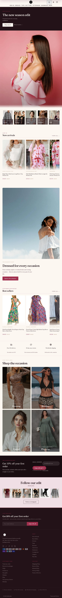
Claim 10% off (38, 468)
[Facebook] (9, 546)
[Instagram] (3, 546)
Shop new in (8, 25)
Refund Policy (35, 568)
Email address (37, 462)
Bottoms (34, 545)
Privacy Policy (35, 570)
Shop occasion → (18, 24)
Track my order (6, 564)
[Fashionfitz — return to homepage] (31, 2)
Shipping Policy (36, 564)
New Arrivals (35, 536)
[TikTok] (6, 546)
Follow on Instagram (31, 502)
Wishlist (5, 575)
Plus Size (34, 556)
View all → (55, 135)
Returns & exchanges (8, 566)
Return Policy (35, 566)
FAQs (4, 568)
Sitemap (5, 581)
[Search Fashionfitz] (49, 2)
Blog (4, 577)
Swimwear (35, 550)
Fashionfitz (9, 596)
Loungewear (35, 552)
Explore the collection (10, 278)
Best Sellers (35, 539)
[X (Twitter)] (15, 546)
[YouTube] (12, 546)
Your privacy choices (8, 579)
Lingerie (34, 554)
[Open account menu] (53, 2)
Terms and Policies (54, 596)
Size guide (5, 573)
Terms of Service (36, 573)
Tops (33, 543)
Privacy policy (45, 470)
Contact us (5, 570)
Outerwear (35, 547)
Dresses (34, 541)
